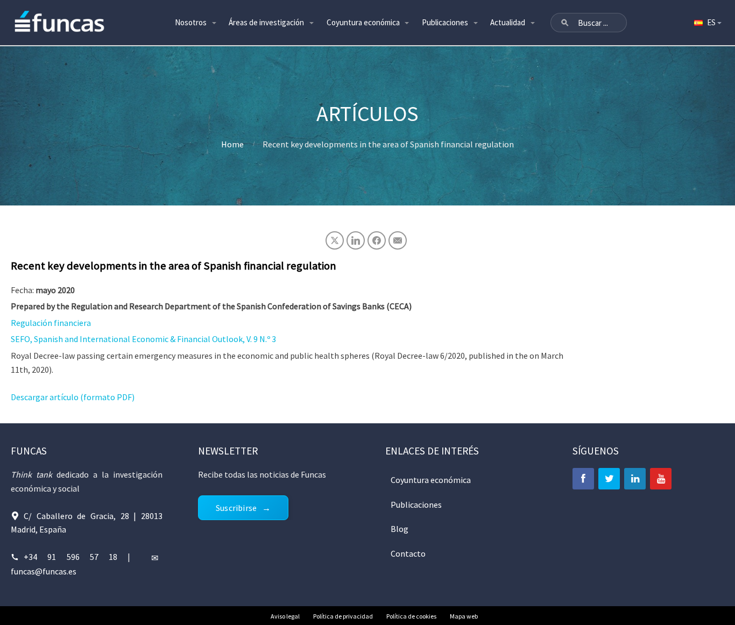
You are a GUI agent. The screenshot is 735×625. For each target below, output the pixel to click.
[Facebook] (583, 478)
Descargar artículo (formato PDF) (73, 397)
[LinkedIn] (635, 478)
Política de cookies (411, 616)
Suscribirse (236, 507)
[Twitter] (609, 478)
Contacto (408, 553)
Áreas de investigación (266, 22)
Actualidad (507, 22)
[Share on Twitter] (335, 240)
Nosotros (191, 22)
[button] (565, 22)
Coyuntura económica (363, 22)
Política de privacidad (343, 616)
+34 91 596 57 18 (70, 556)
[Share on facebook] (376, 240)
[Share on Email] (397, 240)
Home (232, 144)
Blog (399, 528)
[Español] (707, 22)
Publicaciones (445, 22)
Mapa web (464, 616)
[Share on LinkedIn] (356, 240)
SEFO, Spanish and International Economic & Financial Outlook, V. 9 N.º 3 (143, 338)
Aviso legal (285, 616)
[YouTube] (661, 478)
